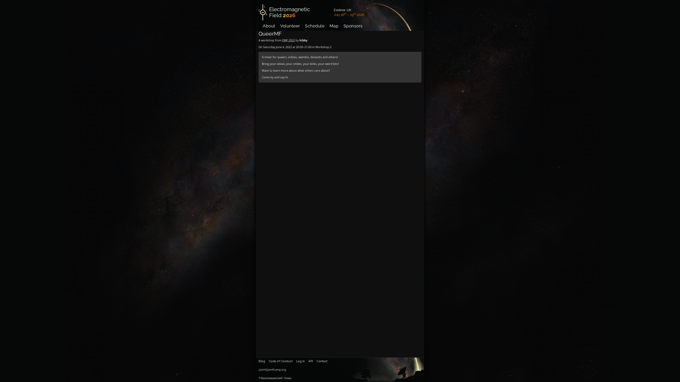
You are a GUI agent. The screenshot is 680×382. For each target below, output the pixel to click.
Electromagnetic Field (271, 377)
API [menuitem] (310, 361)
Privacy (287, 377)
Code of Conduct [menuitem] (281, 361)
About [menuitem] (269, 25)
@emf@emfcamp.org (272, 369)
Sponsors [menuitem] (353, 25)
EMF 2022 (288, 40)
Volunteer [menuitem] (290, 25)
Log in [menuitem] (300, 361)
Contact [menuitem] (322, 361)
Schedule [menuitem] (314, 25)
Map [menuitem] (334, 25)
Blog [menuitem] (262, 361)
